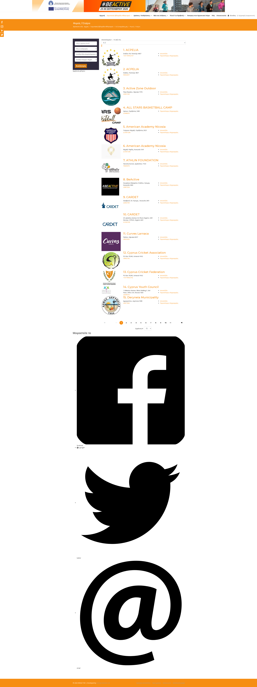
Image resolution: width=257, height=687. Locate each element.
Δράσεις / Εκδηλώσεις (142, 15)
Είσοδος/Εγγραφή (179, 683)
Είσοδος (233, 15)
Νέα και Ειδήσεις (160, 15)
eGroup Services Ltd (103, 683)
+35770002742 (128, 278)
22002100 (126, 203)
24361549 (126, 94)
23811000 (126, 303)
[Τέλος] (182, 323)
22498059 (126, 113)
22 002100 (126, 222)
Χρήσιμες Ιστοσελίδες (143, 683)
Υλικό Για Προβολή (177, 15)
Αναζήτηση (81, 66)
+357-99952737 (128, 56)
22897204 (126, 187)
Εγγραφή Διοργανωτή (247, 15)
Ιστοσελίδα (163, 54)
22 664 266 (126, 132)
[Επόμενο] (170, 323)
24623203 (126, 239)
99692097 (126, 75)
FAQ (213, 15)
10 (165, 323)
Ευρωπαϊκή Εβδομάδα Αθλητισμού (118, 15)
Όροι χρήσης (156, 683)
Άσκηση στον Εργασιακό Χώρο (198, 15)
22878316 (126, 295)
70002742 (126, 258)
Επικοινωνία (221, 15)
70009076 (126, 166)
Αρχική (102, 15)
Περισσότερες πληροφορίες (169, 56)
